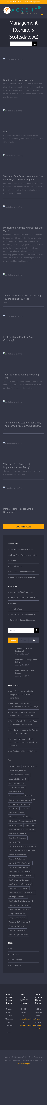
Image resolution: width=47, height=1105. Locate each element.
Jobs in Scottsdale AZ (16, 812)
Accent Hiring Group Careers (19, 775)
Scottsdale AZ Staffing (17, 859)
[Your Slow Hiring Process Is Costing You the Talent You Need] (23, 283)
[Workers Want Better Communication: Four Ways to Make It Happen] (23, 164)
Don (20, 118)
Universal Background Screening (22, 577)
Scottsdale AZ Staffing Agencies (20, 863)
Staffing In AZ (30, 892)
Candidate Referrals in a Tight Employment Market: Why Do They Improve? (23, 742)
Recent (23, 640)
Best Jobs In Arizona (16, 792)
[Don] (23, 119)
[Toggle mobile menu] (42, 15)
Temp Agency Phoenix (17, 913)
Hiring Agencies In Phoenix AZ (20, 804)
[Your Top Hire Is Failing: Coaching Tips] (23, 362)
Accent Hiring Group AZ (17, 770)
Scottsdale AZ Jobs (15, 842)
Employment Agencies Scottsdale (21, 796)
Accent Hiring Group (30, 766)
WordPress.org (15, 965)
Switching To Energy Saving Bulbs (26, 661)
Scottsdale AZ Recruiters (17, 855)
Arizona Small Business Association (23, 555)
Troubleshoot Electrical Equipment (24, 649)
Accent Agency (14, 766)
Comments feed (16, 960)
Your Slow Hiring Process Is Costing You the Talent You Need (20, 280)
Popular (13, 640)
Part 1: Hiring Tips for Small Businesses (20, 495)
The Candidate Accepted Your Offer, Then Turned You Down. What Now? (20, 408)
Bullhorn (13, 560)
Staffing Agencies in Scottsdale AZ (21, 876)
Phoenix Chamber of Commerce (22, 572)
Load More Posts (23, 527)
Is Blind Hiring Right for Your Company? (20, 323)
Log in (12, 948)
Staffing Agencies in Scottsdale (20, 871)
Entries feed (14, 954)
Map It (38, 1029)
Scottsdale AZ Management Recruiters (22, 846)
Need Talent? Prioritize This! (20, 66)
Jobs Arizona (25, 808)
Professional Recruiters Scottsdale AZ (22, 829)
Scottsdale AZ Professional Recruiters (22, 850)
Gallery (26, 66)
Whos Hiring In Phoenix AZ (18, 934)
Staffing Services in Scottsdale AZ (21, 901)
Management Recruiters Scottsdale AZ (22, 821)
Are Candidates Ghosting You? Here (23, 751)
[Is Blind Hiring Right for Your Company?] (23, 325)
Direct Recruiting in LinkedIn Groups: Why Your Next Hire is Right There (21, 694)
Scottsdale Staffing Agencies (19, 867)
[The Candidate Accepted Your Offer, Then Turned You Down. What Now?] (23, 410)
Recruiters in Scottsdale (17, 834)
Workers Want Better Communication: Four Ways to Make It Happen (20, 161)
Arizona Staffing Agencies (18, 779)
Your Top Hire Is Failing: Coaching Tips (20, 361)
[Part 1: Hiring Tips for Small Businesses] (23, 496)
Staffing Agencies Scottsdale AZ (20, 884)
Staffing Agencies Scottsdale (19, 880)
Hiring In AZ (13, 808)
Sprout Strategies (23, 1064)
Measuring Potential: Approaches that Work (20, 214)
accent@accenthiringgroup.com (31, 1)
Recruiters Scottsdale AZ (17, 838)
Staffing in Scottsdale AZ (17, 897)
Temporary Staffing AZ (17, 926)
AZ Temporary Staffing (16, 787)
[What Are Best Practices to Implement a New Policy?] (23, 452)
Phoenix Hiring (30, 825)
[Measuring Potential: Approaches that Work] (23, 215)
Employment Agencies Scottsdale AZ (22, 800)
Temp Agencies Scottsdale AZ (19, 909)
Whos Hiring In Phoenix (17, 930)
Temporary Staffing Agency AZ (19, 922)
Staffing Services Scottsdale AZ (20, 905)
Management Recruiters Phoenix (20, 817)
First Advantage (16, 566)
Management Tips (15, 825)
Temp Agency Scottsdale (17, 918)
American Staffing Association (21, 549)
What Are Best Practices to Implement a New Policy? (20, 449)
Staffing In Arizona (15, 892)
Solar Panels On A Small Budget (24, 672)
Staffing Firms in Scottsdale (18, 888)
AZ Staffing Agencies (16, 783)
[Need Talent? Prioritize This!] (23, 68)
